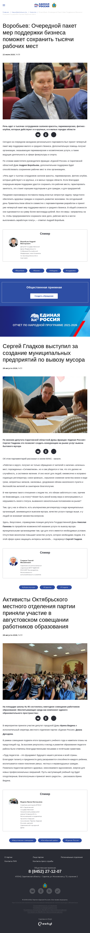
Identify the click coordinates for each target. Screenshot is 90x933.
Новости (33, 12)
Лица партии (38, 857)
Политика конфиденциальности (45, 908)
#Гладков (64, 587)
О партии (8, 857)
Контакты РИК (10, 861)
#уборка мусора (28, 587)
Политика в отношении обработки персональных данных (45, 910)
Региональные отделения (72, 857)
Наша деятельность (19, 12)
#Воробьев (19, 271)
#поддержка (71, 271)
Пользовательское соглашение (45, 905)
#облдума (53, 271)
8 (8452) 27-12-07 (45, 871)
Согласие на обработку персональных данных (45, 912)
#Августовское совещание (22, 840)
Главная (6, 12)
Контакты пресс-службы (43, 861)
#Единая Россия (72, 840)
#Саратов (47, 587)
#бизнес (36, 271)
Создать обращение (44, 296)
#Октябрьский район (49, 840)
